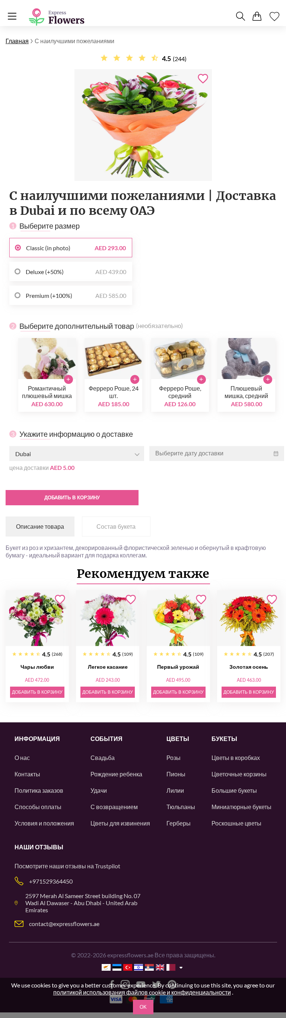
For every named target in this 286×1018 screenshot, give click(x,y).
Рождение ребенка (116, 773)
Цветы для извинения (120, 823)
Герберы (178, 823)
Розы (173, 757)
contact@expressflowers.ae (64, 923)
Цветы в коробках (236, 757)
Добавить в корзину (72, 497)
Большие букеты (234, 790)
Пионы (175, 773)
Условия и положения (44, 823)
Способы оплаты (38, 806)
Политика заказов (39, 790)
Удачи (98, 790)
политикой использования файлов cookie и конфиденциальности (142, 992)
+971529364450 (51, 881)
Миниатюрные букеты (241, 806)
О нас (22, 757)
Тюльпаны (180, 806)
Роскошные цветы (236, 823)
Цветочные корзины (239, 773)
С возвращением (114, 806)
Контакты (27, 773)
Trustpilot (107, 865)
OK (143, 1007)
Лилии (175, 790)
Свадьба (102, 757)
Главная (17, 40)
